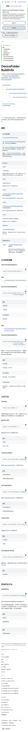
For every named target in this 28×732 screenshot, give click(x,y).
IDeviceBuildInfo (14, 77)
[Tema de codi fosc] (26, 269)
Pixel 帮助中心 (4, 702)
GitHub (3, 672)
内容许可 (16, 643)
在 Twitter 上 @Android (7, 678)
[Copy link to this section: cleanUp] (8, 402)
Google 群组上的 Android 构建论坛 (9, 691)
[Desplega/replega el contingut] (10, 45)
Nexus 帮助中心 (5, 705)
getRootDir (6, 183)
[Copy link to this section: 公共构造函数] (14, 260)
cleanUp (5, 170)
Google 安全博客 (5, 686)
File (4, 446)
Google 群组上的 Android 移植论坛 (9, 693)
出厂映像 (3, 667)
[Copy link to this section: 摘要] (6, 128)
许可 (20, 720)
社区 (10, 720)
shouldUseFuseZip (8, 229)
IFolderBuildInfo (6, 79)
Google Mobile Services (7, 710)
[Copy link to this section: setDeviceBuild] (13, 453)
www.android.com (5, 707)
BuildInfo (19, 245)
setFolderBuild (7, 206)
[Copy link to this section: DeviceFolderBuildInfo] (18, 265)
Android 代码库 (5, 657)
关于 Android (4, 720)
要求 (2, 659)
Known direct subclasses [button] (8, 104)
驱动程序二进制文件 (6, 669)
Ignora (14, 23)
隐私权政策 (5, 723)
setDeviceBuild (7, 194)
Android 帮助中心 (5, 700)
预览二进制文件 (5, 664)
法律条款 (15, 720)
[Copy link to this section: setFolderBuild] (13, 486)
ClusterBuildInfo (6, 105)
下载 (2, 662)
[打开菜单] (2, 2)
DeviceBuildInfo (14, 76)
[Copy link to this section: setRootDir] (10, 518)
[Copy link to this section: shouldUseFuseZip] (15, 551)
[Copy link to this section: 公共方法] (10, 397)
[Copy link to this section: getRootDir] (11, 420)
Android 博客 (4, 683)
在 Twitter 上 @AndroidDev (7, 681)
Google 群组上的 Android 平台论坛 (9, 688)
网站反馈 (11, 723)
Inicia (14, 28)
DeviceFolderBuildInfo (10, 137)
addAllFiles (12, 245)
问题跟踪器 (4, 715)
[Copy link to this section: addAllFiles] (10, 589)
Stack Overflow (5, 712)
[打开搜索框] (12, 2)
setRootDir (6, 218)
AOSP (2, 41)
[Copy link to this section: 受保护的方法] (14, 584)
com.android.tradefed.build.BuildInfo (15, 89)
